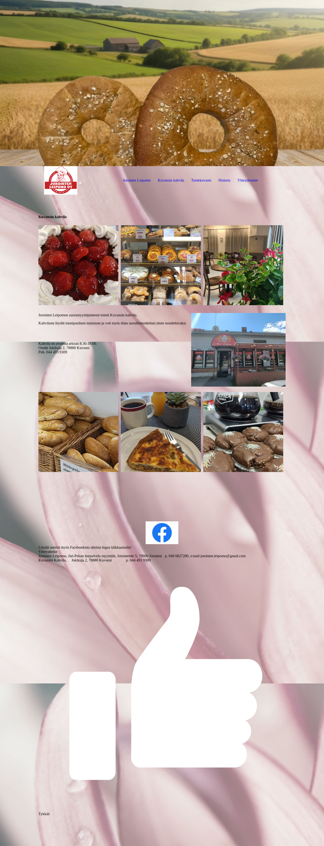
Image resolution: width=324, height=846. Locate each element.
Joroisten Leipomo (137, 180)
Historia (224, 180)
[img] (162, 83)
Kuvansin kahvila (171, 180)
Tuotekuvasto (201, 180)
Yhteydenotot (247, 180)
